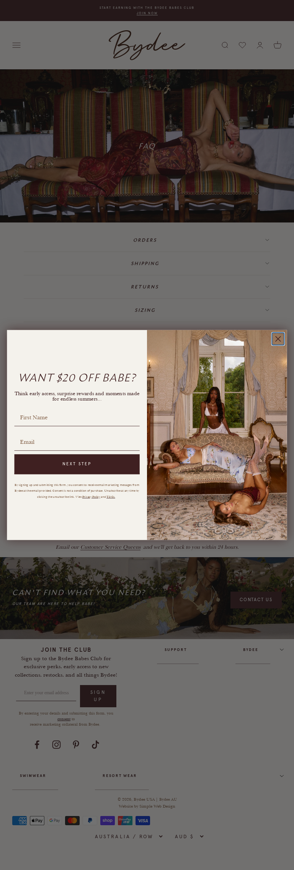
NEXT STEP (77, 463)
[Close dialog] (278, 339)
